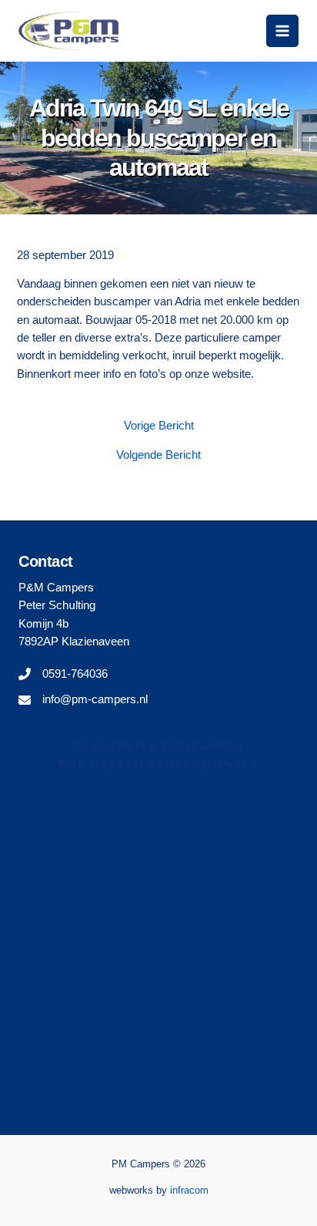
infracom (189, 1190)
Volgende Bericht (158, 455)
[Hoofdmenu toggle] (282, 31)
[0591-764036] (63, 674)
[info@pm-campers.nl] (83, 700)
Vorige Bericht (159, 426)
